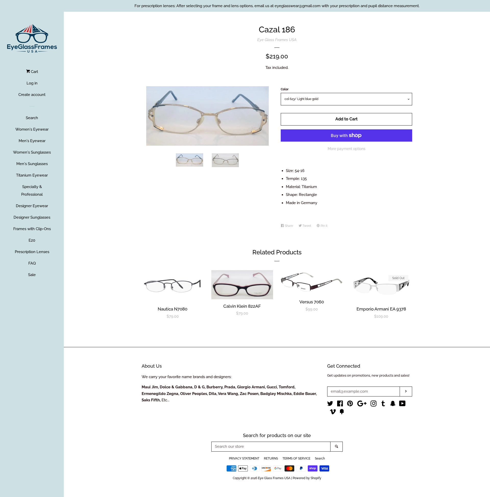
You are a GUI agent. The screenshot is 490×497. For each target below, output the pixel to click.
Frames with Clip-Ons (32, 229)
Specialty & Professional (32, 190)
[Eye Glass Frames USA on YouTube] (402, 404)
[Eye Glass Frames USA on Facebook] (340, 404)
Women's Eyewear (31, 129)
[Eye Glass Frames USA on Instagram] (374, 404)
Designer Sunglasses (32, 217)
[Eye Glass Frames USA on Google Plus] (362, 404)
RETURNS (271, 458)
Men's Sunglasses (32, 163)
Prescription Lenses (32, 252)
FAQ (32, 263)
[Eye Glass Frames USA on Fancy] (341, 413)
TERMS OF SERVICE (296, 458)
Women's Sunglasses (32, 152)
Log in (32, 83)
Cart (34, 71)
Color (285, 89)
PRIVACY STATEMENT (244, 458)
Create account (31, 94)
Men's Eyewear (32, 141)
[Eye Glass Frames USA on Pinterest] (350, 404)
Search (32, 118)
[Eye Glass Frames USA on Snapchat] (393, 404)
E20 (32, 240)
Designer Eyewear (32, 206)
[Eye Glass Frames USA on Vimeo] (333, 413)
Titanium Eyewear (32, 175)
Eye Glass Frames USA (277, 40)
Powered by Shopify (307, 478)
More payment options (346, 149)
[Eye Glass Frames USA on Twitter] (330, 404)
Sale (32, 274)
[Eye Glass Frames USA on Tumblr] (383, 404)
